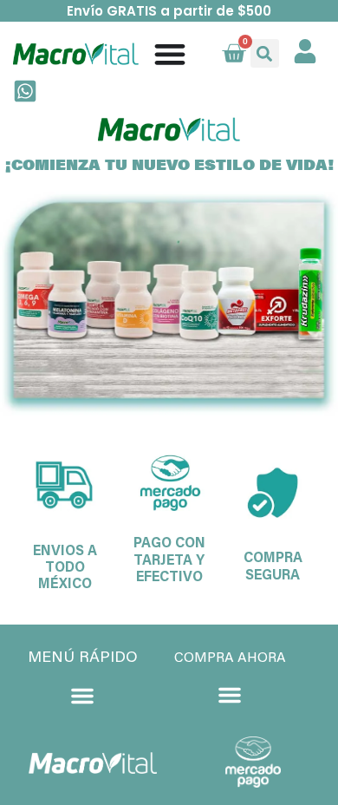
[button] (264, 53)
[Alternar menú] (169, 53)
